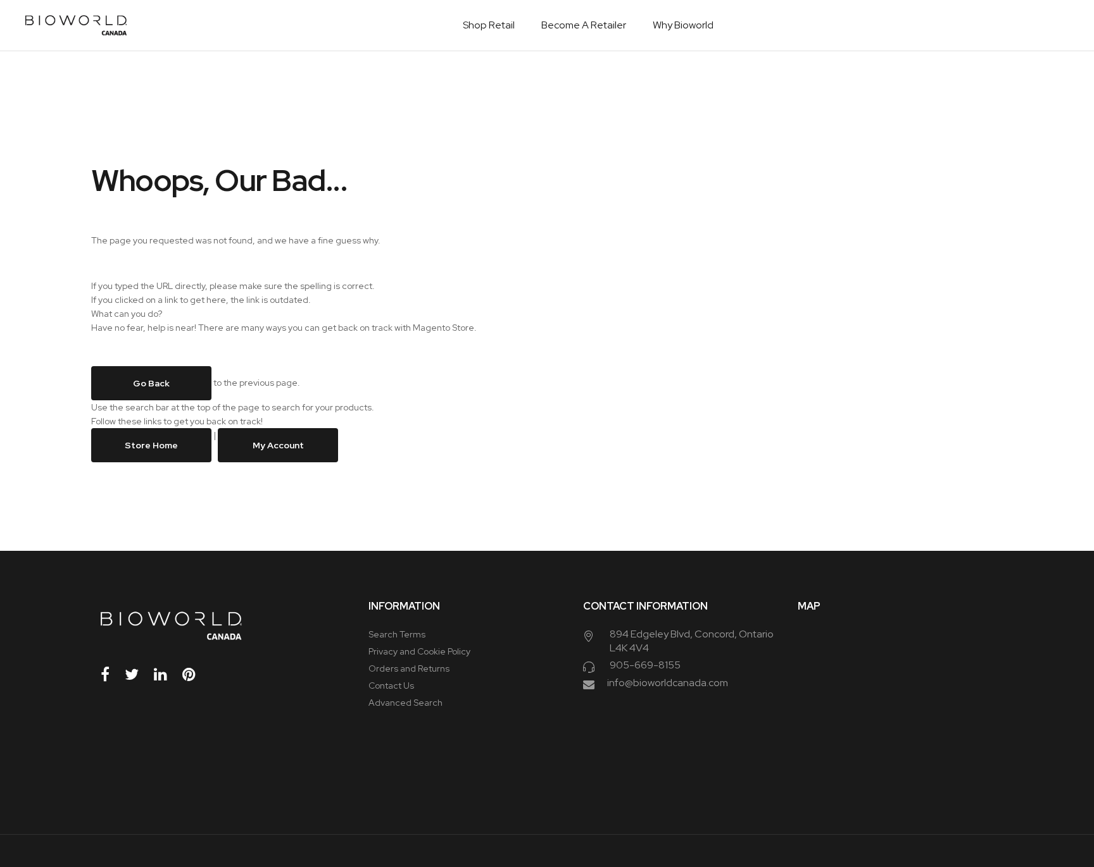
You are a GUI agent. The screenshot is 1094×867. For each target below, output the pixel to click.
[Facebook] (112, 674)
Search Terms (396, 634)
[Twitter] (138, 674)
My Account (278, 445)
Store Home (151, 445)
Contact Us (391, 685)
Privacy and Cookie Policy (419, 651)
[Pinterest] (195, 674)
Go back (151, 383)
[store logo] (76, 25)
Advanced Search (405, 702)
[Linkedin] (167, 674)
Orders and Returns (409, 668)
